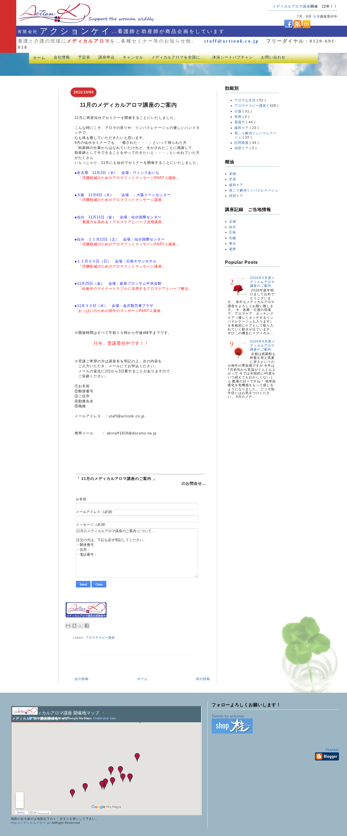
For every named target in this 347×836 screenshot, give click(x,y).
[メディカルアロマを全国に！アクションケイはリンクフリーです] (86, 616)
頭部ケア (242, 148)
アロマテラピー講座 (100, 637)
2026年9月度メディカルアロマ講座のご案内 (262, 345)
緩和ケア (242, 128)
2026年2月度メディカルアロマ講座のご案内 (262, 282)
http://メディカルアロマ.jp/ (31, 822)
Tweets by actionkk (228, 716)
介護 (238, 111)
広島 (232, 232)
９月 (316, 16)
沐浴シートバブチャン (232, 57)
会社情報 (62, 57)
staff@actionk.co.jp (231, 41)
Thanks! (332, 750)
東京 (232, 243)
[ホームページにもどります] (79, 23)
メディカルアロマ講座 (291, 6)
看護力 (240, 122)
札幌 (232, 238)
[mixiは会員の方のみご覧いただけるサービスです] (305, 27)
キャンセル (133, 57)
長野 (232, 249)
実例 (238, 117)
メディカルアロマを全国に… (177, 57)
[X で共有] (80, 625)
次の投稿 (82, 679)
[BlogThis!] (74, 625)
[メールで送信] (68, 625)
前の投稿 (203, 679)
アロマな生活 (245, 100)
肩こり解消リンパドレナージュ (253, 190)
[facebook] (280, 27)
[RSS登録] (297, 27)
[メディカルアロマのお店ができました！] (232, 732)
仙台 (232, 227)
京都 (232, 221)
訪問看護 (242, 143)
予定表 (84, 57)
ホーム (39, 58)
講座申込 (106, 57)
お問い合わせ (273, 57)
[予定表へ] (25, 713)
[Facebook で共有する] (86, 625)
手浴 (232, 179)
